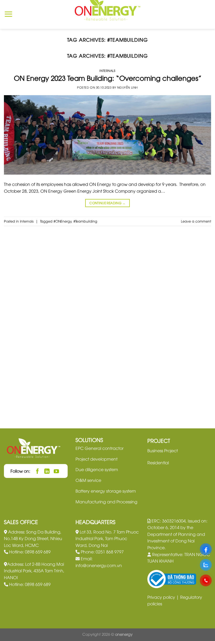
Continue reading (107, 203)
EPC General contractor (99, 448)
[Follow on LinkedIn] (47, 471)
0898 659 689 (38, 551)
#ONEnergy (62, 221)
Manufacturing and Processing (106, 501)
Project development (96, 459)
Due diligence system (97, 469)
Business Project (162, 450)
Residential (158, 462)
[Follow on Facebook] (37, 471)
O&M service (88, 480)
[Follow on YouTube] (56, 471)
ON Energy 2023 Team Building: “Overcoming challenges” (107, 77)
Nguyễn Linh (127, 87)
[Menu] (8, 14)
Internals (107, 70)
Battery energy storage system (106, 491)
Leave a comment (196, 221)
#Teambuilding (85, 221)
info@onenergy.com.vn (99, 565)
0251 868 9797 (110, 551)
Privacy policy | (163, 597)
